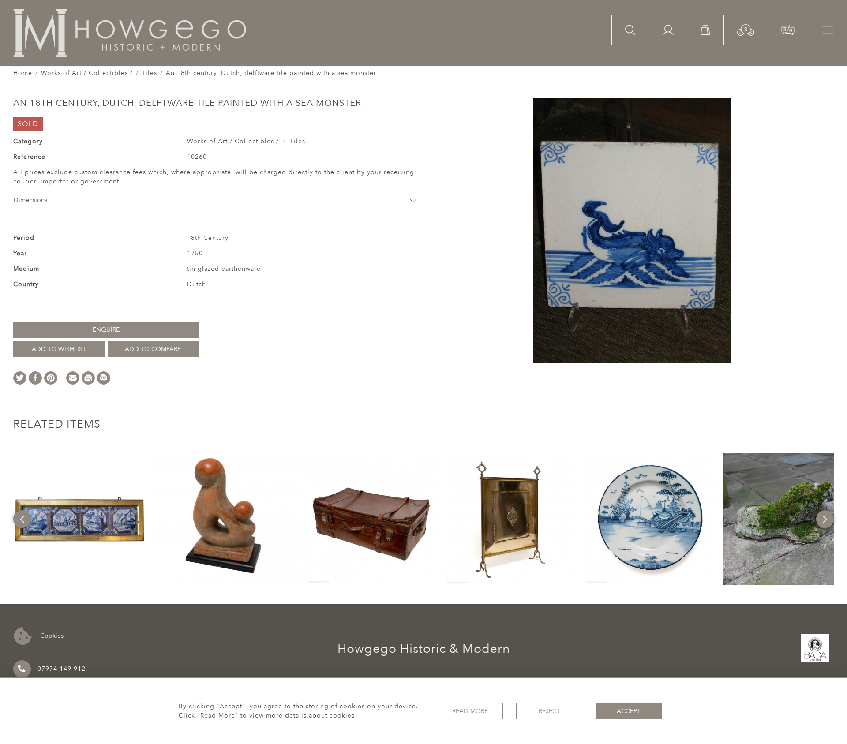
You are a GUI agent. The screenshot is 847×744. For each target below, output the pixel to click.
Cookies (51, 635)
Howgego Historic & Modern (423, 648)
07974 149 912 (61, 669)
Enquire (106, 329)
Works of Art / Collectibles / (87, 73)
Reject (549, 711)
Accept (629, 711)
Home (22, 73)
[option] (79, 519)
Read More (470, 711)
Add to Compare (153, 349)
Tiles (149, 73)
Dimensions (30, 200)
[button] (745, 29)
